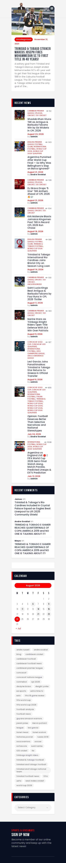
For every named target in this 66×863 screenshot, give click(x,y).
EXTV (18, 695)
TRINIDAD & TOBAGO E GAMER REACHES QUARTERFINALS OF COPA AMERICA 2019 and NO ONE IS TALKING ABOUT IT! (33, 529)
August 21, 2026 (35, 172)
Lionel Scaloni (39, 732)
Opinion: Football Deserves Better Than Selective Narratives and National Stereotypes (37, 423)
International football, (33, 350)
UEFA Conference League (35, 356)
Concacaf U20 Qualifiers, (36, 345)
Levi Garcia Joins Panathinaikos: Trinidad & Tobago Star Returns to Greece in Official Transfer (38, 369)
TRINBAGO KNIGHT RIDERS (27, 755)
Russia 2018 (42, 736)
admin (34, 136)
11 (22, 609)
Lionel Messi (22, 732)
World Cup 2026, (35, 408)
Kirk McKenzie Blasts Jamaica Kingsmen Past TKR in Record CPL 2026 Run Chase (39, 222)
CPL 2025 (35, 681)
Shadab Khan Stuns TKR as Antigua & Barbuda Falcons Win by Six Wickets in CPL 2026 (39, 125)
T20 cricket (40, 115)
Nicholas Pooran (24, 736)
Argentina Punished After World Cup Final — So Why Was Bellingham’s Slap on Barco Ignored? (39, 163)
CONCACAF (21, 672)
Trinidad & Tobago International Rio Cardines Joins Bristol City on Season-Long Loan (38, 260)
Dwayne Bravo (23, 686)
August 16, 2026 (35, 231)
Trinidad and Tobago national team (31, 770)
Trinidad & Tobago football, (35, 245)
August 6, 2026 (34, 379)
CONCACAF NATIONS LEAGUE (29, 677)
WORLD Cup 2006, (35, 403)
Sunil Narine (37, 746)
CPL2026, (39, 113)
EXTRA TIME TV (36, 691)
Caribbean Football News (29, 663)
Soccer (38, 741)
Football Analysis (25, 709)
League (19, 727)
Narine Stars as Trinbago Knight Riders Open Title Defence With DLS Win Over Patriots (37, 325)
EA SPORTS (21, 691)
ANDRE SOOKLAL (41, 649)
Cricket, (31, 115)
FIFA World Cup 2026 (26, 704)
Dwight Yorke (42, 686)
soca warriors (23, 741)
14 (38, 609)
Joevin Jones (22, 723)
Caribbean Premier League (29, 668)
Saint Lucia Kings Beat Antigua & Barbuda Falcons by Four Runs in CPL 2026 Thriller (39, 294)
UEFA (18, 780)
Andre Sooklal (38, 174)
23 (49, 614)
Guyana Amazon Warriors (29, 718)
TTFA (45, 776)
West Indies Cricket (34, 780)
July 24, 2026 (34, 434)
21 (38, 614)
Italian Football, (34, 397)
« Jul (18, 628)
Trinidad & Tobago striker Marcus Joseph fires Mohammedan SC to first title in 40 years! (33, 54)
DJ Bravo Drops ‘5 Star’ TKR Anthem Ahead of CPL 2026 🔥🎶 (38, 192)
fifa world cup (23, 700)
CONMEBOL (21, 681)
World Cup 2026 (24, 785)
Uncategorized (23, 39)
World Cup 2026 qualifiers (35, 152)
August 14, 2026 (35, 269)
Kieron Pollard (39, 723)
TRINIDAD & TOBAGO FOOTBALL (30, 759)
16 (49, 609)
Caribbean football (26, 658)
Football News (23, 713)
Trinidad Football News (27, 776)
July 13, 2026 (33, 476)
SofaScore (21, 746)
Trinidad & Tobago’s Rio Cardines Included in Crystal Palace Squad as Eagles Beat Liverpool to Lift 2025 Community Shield (33, 508)
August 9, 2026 (34, 334)
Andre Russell (22, 649)
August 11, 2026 (35, 302)
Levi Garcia (33, 727)
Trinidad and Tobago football (31, 764)
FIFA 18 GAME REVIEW (34, 695)
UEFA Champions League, (36, 352)
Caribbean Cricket (34, 654)
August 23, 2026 (35, 134)
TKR (33, 750)
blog (18, 654)
